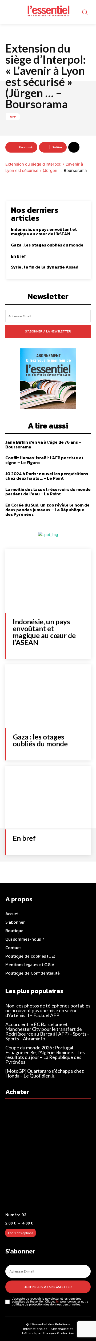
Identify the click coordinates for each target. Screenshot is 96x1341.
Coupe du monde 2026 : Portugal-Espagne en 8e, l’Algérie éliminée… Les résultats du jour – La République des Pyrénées (45, 1055)
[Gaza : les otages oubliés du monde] (48, 696)
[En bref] (48, 797)
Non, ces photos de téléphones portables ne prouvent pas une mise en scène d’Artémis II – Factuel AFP (47, 1010)
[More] (73, 147)
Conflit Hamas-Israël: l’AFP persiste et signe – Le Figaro (44, 460)
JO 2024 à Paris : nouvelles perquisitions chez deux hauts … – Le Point (46, 476)
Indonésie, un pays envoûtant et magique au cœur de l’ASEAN (44, 231)
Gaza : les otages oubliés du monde (47, 245)
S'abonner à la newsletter (48, 331)
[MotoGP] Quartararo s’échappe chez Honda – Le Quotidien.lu (44, 1073)
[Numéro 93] (48, 1157)
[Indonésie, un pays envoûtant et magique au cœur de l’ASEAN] (48, 581)
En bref (18, 256)
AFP (13, 116)
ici (57, 1301)
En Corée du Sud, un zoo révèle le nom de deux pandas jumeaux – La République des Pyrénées (47, 509)
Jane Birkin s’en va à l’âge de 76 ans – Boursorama (43, 444)
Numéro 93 (15, 1215)
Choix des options (20, 1233)
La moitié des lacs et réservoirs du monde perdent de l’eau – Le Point (48, 491)
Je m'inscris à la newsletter (48, 1286)
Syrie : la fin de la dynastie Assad (44, 267)
